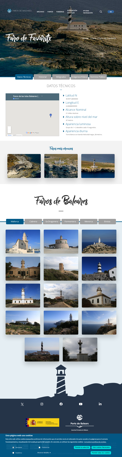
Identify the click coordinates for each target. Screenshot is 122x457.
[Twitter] (22, 404)
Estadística (18, 453)
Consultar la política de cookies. (95, 442)
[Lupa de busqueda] (101, 12)
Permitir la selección (82, 447)
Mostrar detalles (43, 452)
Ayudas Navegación (88, 12)
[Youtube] (80, 404)
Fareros (60, 12)
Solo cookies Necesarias (101, 447)
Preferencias (45, 447)
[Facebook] (61, 404)
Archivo (40, 12)
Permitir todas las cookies (101, 453)
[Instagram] (42, 404)
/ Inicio (85, 38)
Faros (50, 12)
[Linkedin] (100, 404)
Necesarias (18, 447)
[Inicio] (19, 11)
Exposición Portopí (72, 11)
